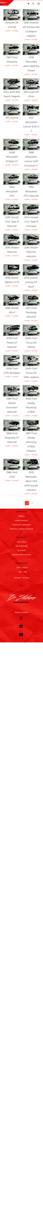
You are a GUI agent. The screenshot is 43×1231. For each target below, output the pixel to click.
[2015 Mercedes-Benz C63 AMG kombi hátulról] (31, 460)
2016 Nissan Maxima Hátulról (31, 252)
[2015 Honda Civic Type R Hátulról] (11, 205)
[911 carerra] (11, 106)
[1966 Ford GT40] (11, 460)
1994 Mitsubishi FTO (12, 191)
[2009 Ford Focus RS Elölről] (31, 326)
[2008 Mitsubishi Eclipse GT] (11, 140)
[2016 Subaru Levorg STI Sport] (31, 266)
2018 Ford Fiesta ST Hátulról (11, 342)
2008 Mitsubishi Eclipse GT (12, 157)
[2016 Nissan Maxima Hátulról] (31, 235)
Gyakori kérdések (21, 520)
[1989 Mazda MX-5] (11, 296)
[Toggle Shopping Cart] (28, 3)
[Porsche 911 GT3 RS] (11, 11)
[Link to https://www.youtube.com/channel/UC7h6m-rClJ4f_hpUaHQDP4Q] (21, 634)
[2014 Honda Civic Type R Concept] (31, 205)
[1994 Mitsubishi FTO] (11, 175)
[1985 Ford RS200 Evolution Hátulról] (11, 387)
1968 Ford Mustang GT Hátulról (12, 437)
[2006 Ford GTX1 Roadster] (11, 356)
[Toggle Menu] (38, 3)
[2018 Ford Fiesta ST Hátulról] (11, 326)
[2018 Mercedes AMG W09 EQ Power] (31, 45)
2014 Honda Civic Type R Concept (31, 221)
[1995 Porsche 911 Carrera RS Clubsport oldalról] (31, 11)
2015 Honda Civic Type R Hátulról (12, 221)
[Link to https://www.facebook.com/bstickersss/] (21, 626)
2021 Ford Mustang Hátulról (31, 312)
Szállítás (21, 516)
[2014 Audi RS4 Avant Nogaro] (11, 80)
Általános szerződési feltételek (21, 529)
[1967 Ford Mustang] (11, 45)
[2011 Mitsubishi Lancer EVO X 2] (31, 106)
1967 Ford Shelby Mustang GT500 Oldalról (31, 442)
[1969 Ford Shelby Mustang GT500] (31, 387)
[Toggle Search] (33, 3)
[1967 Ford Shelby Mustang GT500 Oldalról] (31, 421)
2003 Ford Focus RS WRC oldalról (31, 373)
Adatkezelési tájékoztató (21, 525)
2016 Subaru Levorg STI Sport (31, 282)
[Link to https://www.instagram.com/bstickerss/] (21, 618)
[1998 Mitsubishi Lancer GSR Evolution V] (31, 140)
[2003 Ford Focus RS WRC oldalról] (31, 356)
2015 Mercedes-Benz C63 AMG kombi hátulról (31, 481)
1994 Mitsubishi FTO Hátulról (31, 191)
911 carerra (12, 117)
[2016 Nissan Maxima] (11, 235)
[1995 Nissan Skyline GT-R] (11, 266)
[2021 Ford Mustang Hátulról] (31, 296)
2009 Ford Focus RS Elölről (31, 342)
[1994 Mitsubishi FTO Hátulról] (31, 175)
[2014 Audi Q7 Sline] (31, 80)
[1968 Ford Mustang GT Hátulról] (11, 421)
